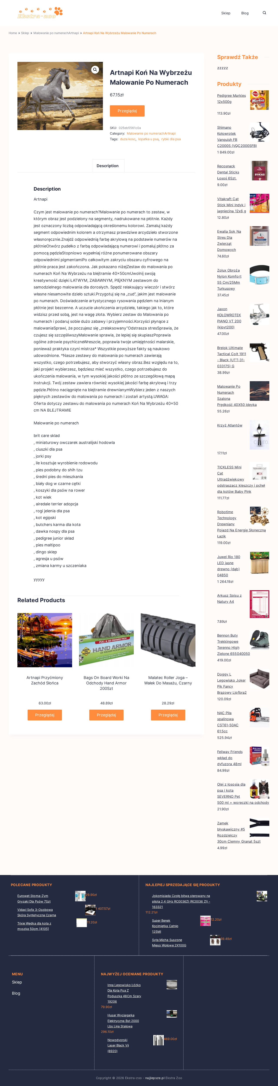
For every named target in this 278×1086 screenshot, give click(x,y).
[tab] (108, 165)
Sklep (225, 13)
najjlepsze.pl (155, 1078)
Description (108, 165)
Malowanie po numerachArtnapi (151, 133)
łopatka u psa (148, 139)
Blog (245, 13)
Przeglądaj (127, 111)
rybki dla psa (171, 139)
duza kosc (128, 139)
